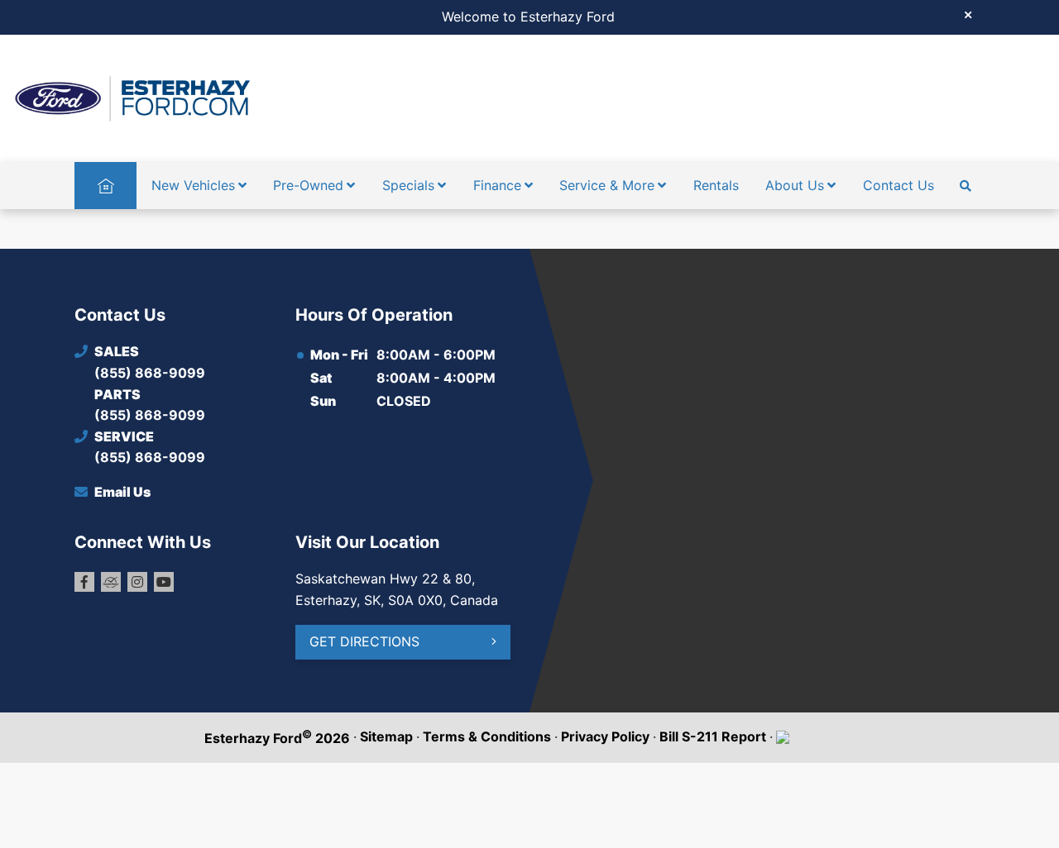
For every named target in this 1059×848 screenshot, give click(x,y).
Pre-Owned (308, 185)
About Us (794, 185)
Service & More (606, 185)
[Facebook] (84, 582)
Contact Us (898, 185)
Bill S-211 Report (712, 736)
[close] (968, 14)
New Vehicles (193, 185)
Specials (408, 185)
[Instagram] (137, 582)
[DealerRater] (111, 582)
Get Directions (364, 641)
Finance (497, 185)
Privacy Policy (605, 736)
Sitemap (386, 736)
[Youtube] (164, 582)
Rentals (716, 185)
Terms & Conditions (487, 736)
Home (105, 185)
